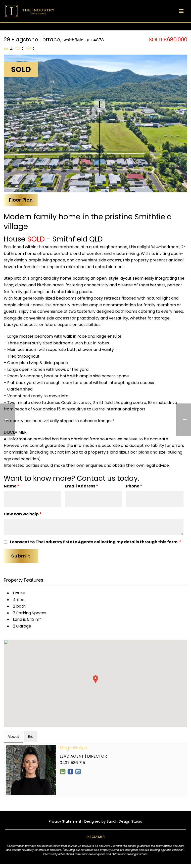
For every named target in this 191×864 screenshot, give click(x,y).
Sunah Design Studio (124, 821)
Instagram (78, 772)
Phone (134, 486)
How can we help (23, 514)
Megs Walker (74, 748)
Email (63, 772)
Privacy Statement (65, 821)
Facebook (70, 772)
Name (11, 486)
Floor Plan (21, 200)
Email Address (81, 486)
